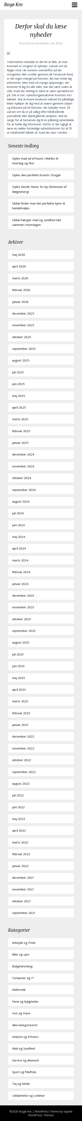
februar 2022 (21, 854)
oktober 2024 (21, 478)
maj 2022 (18, 819)
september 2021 (24, 913)
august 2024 (20, 501)
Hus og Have (21, 1013)
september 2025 (24, 349)
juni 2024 (18, 525)
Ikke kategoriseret (24, 1025)
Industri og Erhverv (25, 1037)
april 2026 (19, 266)
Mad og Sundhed (23, 1048)
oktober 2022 (21, 760)
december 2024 (23, 454)
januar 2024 (20, 584)
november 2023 (23, 607)
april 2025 (19, 407)
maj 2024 (18, 537)
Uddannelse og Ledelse (28, 1095)
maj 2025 (18, 396)
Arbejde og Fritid (23, 943)
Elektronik (18, 990)
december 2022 (23, 736)
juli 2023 (18, 654)
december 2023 (23, 595)
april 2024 (19, 548)
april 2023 (19, 689)
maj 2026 (18, 255)
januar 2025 (20, 443)
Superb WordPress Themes (50, 1113)
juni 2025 (18, 384)
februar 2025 (21, 431)
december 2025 (23, 313)
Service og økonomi (25, 1060)
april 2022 (19, 830)
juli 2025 (18, 372)
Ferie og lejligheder (25, 1001)
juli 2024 (18, 513)
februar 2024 (21, 572)
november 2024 (23, 466)
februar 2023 (21, 713)
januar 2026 (20, 302)
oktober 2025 (21, 337)
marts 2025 (20, 419)
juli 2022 (18, 795)
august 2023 (20, 642)
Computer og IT (23, 978)
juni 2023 (18, 666)
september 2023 (24, 631)
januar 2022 (20, 866)
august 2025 (20, 360)
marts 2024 (20, 560)
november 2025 (23, 325)
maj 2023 (18, 678)
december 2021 (23, 877)
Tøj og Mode (21, 1084)
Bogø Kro (13, 4)
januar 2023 (20, 725)
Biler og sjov (20, 954)
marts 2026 (20, 278)
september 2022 (24, 772)
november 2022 (23, 748)
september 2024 (24, 490)
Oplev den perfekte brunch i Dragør (36, 175)
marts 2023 (20, 701)
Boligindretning (22, 966)
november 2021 (23, 889)
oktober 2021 (21, 901)
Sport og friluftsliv (24, 1072)
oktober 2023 (21, 619)
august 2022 (20, 783)
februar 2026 (21, 290)
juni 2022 (18, 807)
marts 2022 (20, 842)
